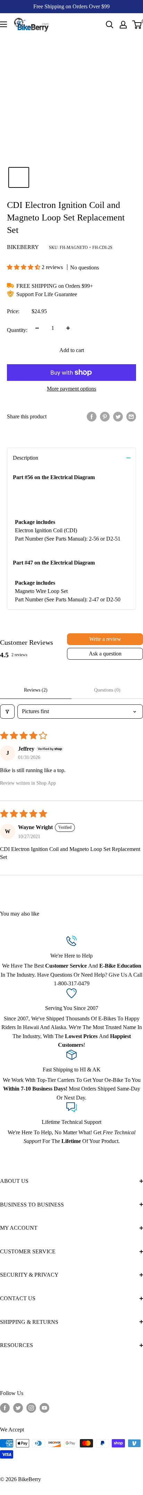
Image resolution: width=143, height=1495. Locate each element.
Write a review (105, 639)
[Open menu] (3, 24)
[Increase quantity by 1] (68, 328)
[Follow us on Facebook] (5, 1408)
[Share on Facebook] (91, 416)
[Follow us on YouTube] (44, 1408)
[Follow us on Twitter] (18, 1408)
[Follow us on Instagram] (31, 1408)
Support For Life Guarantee (46, 294)
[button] (24, 267)
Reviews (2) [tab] (36, 690)
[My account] (123, 24)
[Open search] (109, 24)
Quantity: (17, 330)
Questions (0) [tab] (107, 690)
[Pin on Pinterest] (105, 416)
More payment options (71, 389)
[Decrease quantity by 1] (37, 328)
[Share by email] (131, 416)
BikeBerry (23, 247)
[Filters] (7, 711)
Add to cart (71, 350)
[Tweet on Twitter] (118, 416)
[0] (137, 24)
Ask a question (105, 654)
